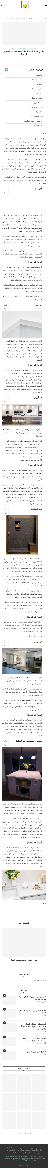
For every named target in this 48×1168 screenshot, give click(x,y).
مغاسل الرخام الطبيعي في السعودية (22, 1158)
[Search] (2, 5)
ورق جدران (36, 1152)
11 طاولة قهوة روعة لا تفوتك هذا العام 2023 (32, 1011)
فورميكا (38, 112)
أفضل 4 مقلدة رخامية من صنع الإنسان (24, 960)
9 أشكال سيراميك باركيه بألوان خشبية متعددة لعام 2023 (32, 998)
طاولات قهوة (27, 1152)
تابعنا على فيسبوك (40, 980)
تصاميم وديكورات (35, 1147)
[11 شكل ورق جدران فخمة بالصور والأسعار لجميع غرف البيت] (9, 1041)
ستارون (38, 93)
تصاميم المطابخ (12, 1147)
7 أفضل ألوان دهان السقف (36, 1052)
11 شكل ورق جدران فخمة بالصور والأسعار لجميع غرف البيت (34, 1039)
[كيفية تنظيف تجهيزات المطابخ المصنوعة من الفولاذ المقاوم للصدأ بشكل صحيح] (9, 1027)
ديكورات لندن (42, 18)
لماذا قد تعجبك (36, 80)
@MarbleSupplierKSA (24, 1133)
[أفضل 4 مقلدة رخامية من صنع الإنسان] (24, 942)
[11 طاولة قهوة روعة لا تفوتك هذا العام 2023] (9, 1013)
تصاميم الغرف (23, 1147)
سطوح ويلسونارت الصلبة (32, 121)
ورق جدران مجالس (12, 1150)
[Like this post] (29, 61)
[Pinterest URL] (9, 1082)
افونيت (38, 75)
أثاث (9, 1152)
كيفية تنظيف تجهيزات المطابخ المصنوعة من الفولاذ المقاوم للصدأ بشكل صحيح (33, 1026)
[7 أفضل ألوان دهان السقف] (9, 1055)
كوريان (39, 84)
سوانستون (37, 103)
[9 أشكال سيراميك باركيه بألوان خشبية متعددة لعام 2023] (9, 1000)
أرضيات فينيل (17, 1152)
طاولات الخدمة (37, 1150)
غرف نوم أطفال (25, 1150)
